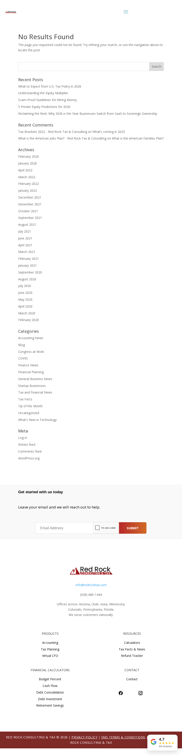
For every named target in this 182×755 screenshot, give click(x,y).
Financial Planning (31, 372)
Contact (132, 679)
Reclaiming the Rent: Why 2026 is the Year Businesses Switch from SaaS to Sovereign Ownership (87, 113)
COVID (23, 358)
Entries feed (26, 444)
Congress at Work (31, 352)
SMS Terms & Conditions (123, 737)
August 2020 (27, 279)
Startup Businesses (32, 386)
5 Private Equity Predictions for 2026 (44, 107)
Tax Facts (25, 399)
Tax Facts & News (132, 649)
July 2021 (24, 231)
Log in (22, 438)
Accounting (50, 642)
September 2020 (30, 272)
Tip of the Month (30, 406)
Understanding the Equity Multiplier (43, 93)
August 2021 (27, 224)
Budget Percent (50, 679)
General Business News (35, 379)
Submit (133, 528)
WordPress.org (29, 458)
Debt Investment (50, 699)
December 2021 (29, 197)
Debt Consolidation (50, 692)
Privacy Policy (84, 737)
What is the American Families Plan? (138, 138)
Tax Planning (50, 649)
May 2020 (25, 299)
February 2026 (28, 156)
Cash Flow (50, 686)
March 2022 (26, 177)
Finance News (28, 365)
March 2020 (26, 313)
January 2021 (27, 265)
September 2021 (30, 218)
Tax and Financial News (35, 392)
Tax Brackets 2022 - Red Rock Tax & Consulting (52, 132)
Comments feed (30, 451)
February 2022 (28, 184)
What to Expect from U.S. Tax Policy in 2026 (49, 86)
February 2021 (28, 258)
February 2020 (28, 320)
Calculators (132, 642)
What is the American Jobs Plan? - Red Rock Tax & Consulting (62, 138)
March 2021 (26, 252)
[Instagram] (140, 693)
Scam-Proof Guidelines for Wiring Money (47, 100)
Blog (21, 345)
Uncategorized (28, 413)
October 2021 (28, 211)
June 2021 (25, 238)
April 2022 (25, 170)
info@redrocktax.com (91, 585)
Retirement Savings (50, 705)
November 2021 (30, 204)
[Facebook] (120, 693)
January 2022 (27, 190)
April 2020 (25, 306)
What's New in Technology (37, 420)
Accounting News (30, 338)
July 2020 (24, 286)
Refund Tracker (132, 656)
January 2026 (27, 163)
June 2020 (25, 293)
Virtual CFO (50, 656)
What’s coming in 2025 (109, 132)
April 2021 (25, 245)
